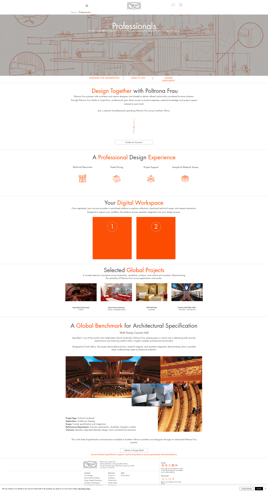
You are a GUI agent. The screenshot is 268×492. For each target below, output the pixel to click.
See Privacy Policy (84, 489)
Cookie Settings (247, 489)
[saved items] (173, 6)
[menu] (87, 6)
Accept (259, 489)
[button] (134, 142)
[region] (82, 178)
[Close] (265, 488)
